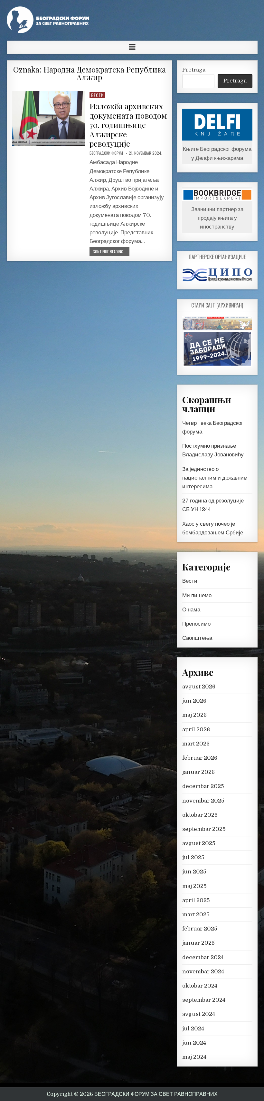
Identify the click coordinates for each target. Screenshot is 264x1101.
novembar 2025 (203, 801)
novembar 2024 (203, 972)
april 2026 (196, 729)
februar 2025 (199, 929)
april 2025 (196, 900)
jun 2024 (194, 1043)
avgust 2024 (198, 1014)
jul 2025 (193, 857)
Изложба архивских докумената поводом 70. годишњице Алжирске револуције (128, 124)
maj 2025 (194, 886)
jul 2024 (193, 1029)
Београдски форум (106, 153)
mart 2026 (196, 744)
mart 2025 (196, 914)
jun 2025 (194, 872)
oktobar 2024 (199, 986)
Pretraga (193, 70)
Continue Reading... (109, 251)
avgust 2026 (198, 687)
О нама (191, 610)
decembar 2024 (203, 957)
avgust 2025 (198, 843)
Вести (97, 95)
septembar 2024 (203, 1000)
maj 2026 (194, 715)
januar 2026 (198, 772)
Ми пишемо (197, 595)
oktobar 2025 (200, 815)
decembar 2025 (203, 786)
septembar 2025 (204, 829)
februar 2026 (199, 758)
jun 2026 (194, 701)
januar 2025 (198, 943)
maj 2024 (194, 1057)
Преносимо (196, 624)
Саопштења (197, 638)
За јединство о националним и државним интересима (215, 478)
